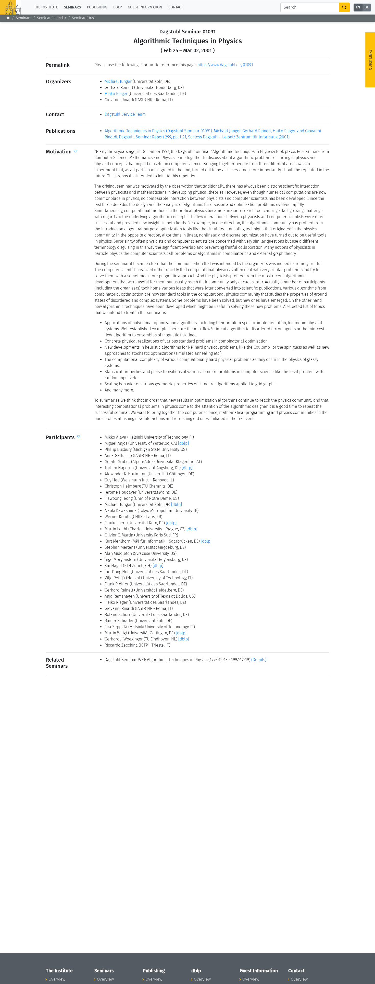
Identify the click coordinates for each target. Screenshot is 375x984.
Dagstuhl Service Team (125, 114)
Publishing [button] (97, 7)
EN (358, 7)
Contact (175, 7)
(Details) (258, 659)
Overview (56, 979)
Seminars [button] (72, 7)
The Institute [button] (46, 7)
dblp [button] (117, 7)
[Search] (344, 7)
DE (367, 7)
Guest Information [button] (145, 7)
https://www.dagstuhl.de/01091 (225, 64)
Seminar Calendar (51, 18)
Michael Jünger (118, 81)
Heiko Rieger (116, 93)
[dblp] (183, 443)
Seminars (23, 18)
